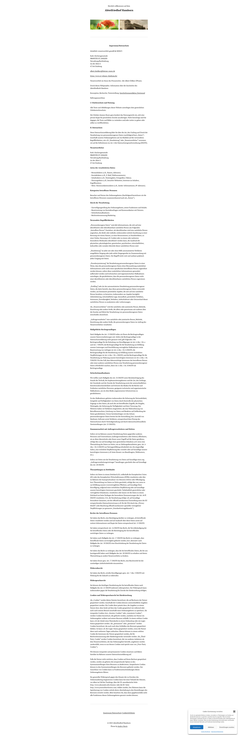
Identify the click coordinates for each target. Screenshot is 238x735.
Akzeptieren (197, 727)
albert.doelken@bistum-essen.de (102, 71)
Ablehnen (211, 727)
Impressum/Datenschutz (217, 731)
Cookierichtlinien (128, 713)
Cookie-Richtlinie (205, 731)
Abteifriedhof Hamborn (119, 10)
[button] (234, 711)
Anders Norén (122, 726)
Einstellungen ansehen (226, 727)
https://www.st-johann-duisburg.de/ (103, 76)
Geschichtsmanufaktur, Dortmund (132, 93)
